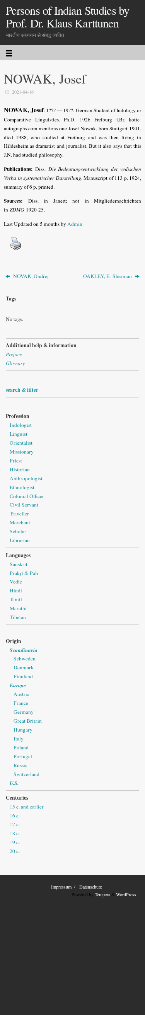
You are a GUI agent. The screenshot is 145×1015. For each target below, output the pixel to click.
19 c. (15, 842)
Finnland (23, 676)
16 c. (15, 815)
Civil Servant (24, 504)
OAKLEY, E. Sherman (108, 276)
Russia (20, 765)
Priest (16, 460)
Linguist (18, 433)
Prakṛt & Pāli (24, 573)
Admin (74, 223)
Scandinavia (24, 649)
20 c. (15, 851)
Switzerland (26, 774)
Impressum (61, 887)
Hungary (23, 729)
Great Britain (28, 720)
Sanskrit (18, 564)
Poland (21, 747)
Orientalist (21, 442)
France (21, 702)
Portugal (23, 756)
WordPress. (126, 894)
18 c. (15, 833)
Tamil (16, 599)
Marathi (18, 608)
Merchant (20, 522)
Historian (20, 469)
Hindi (16, 590)
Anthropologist (26, 478)
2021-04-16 (23, 92)
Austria (21, 694)
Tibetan (18, 617)
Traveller (19, 513)
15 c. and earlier (27, 806)
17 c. (15, 824)
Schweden (25, 658)
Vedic (16, 581)
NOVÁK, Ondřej (30, 276)
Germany (24, 711)
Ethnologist (22, 487)
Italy (19, 738)
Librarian (20, 540)
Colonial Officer (27, 496)
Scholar (18, 531)
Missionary (22, 451)
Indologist (21, 424)
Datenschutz (90, 887)
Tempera (102, 894)
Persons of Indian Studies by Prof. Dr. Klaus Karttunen (67, 17)
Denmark (24, 667)
